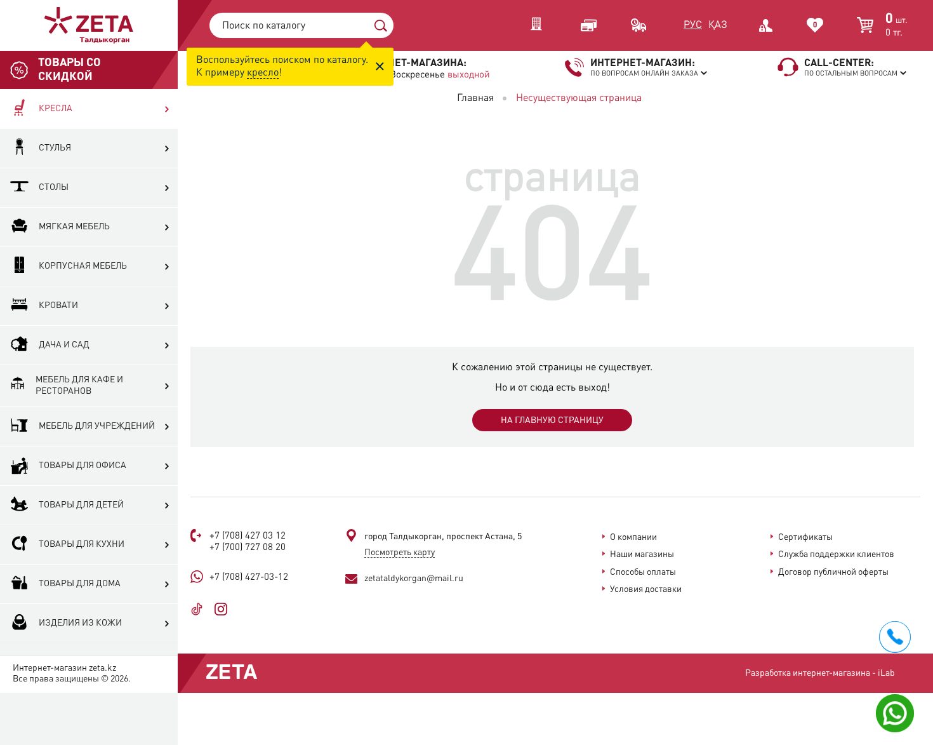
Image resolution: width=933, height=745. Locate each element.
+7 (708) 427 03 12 (247, 536)
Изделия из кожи (80, 623)
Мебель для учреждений (97, 426)
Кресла (55, 108)
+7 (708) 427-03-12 (248, 577)
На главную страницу (552, 420)
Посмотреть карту (399, 552)
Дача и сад (64, 344)
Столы (54, 187)
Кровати (58, 305)
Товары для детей (81, 504)
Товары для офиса (82, 465)
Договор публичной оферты (833, 572)
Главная (475, 98)
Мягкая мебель (74, 226)
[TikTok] (201, 609)
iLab (886, 673)
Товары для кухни (81, 544)
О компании (633, 537)
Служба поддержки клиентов (836, 554)
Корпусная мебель (83, 266)
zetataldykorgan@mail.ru (413, 578)
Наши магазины (642, 554)
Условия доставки (646, 589)
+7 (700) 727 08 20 (247, 548)
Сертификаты (805, 537)
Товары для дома (80, 583)
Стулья (55, 148)
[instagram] (226, 609)
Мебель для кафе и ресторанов (79, 385)
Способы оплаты (643, 572)
